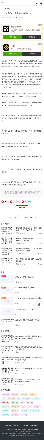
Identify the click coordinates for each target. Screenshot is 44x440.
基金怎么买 (16, 407)
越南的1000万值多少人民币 (24, 277)
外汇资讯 (16, 201)
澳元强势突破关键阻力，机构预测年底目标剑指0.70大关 (29, 250)
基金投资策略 (34, 411)
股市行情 (11, 399)
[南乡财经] (2, 2)
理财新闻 (37, 407)
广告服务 (25, 425)
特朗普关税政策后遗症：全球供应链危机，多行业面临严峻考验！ (29, 229)
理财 (29, 407)
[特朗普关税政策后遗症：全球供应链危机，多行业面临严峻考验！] (7, 230)
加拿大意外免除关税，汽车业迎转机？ (28, 320)
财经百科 (15, 395)
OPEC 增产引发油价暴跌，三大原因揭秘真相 (29, 260)
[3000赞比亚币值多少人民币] (7, 290)
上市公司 (24, 415)
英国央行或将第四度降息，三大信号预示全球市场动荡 (29, 239)
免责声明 (34, 425)
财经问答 (24, 395)
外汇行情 (28, 201)
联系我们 (17, 425)
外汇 (9, 8)
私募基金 (24, 411)
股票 (4, 399)
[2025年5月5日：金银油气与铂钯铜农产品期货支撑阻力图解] (7, 382)
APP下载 (12, 37)
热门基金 (5, 407)
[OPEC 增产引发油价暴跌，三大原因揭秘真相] (7, 261)
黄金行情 (15, 403)
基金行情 (29, 403)
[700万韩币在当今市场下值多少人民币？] (7, 301)
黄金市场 (5, 403)
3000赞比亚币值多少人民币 (24, 288)
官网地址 (32, 37)
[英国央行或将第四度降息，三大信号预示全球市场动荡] (7, 240)
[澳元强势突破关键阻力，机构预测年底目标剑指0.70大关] (7, 251)
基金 (23, 407)
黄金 (22, 403)
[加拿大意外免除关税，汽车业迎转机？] (7, 322)
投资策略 (5, 415)
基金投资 (15, 411)
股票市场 (33, 395)
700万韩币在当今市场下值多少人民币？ (28, 298)
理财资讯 (5, 411)
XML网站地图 (27, 431)
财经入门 (5, 395)
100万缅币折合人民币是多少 (24, 309)
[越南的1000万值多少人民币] (7, 279)
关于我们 (8, 425)
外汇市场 (15, 415)
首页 (5, 8)
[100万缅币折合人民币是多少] (7, 312)
